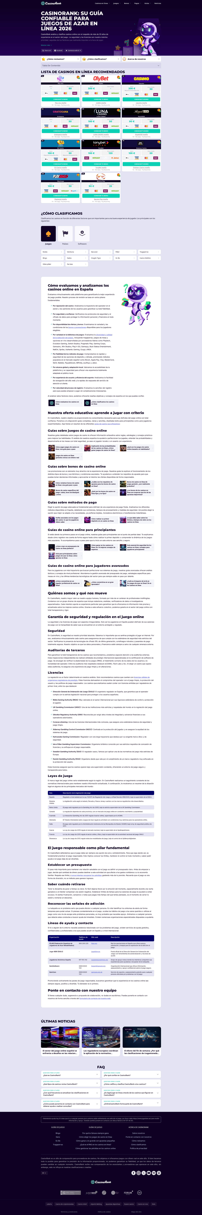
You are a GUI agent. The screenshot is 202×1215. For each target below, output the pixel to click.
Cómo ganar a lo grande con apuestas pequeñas (95, 1141)
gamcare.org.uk (96, 972)
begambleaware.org (98, 966)
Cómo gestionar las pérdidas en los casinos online (96, 1148)
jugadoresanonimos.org (99, 960)
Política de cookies (104, 1212)
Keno (58, 1137)
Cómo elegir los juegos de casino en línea (95, 1137)
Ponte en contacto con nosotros (139, 1137)
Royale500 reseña (141, 134)
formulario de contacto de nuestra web (95, 998)
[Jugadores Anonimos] (104, 1193)
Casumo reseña (141, 103)
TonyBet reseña (101, 168)
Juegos (116, 3)
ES (43, 1173)
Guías (147, 3)
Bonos (126, 3)
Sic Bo (58, 1141)
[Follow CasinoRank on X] (144, 1173)
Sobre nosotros (138, 1133)
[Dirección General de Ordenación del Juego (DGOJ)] (71, 1193)
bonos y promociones (77, 327)
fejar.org (94, 943)
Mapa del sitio (136, 1212)
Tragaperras (58, 1144)
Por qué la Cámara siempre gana (95, 1133)
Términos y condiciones (69, 1212)
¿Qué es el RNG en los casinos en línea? (95, 1144)
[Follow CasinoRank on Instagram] (138, 1173)
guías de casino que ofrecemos (107, 424)
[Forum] (128, 1193)
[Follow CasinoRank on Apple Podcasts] (159, 1173)
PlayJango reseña (61, 199)
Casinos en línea (101, 3)
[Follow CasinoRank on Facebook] (133, 1173)
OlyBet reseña (101, 103)
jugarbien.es (95, 951)
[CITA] (115, 1193)
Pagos (136, 3)
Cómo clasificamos (138, 1144)
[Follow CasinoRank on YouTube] (149, 1173)
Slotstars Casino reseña (141, 168)
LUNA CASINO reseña (101, 134)
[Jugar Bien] (91, 1193)
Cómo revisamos (138, 1141)
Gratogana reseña (60, 134)
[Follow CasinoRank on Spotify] (154, 1173)
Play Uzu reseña (60, 103)
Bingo (58, 1133)
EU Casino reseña (60, 168)
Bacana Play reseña (101, 199)
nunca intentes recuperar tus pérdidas (86, 875)
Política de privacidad (138, 1148)
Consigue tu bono (60, 99)
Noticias (157, 3)
